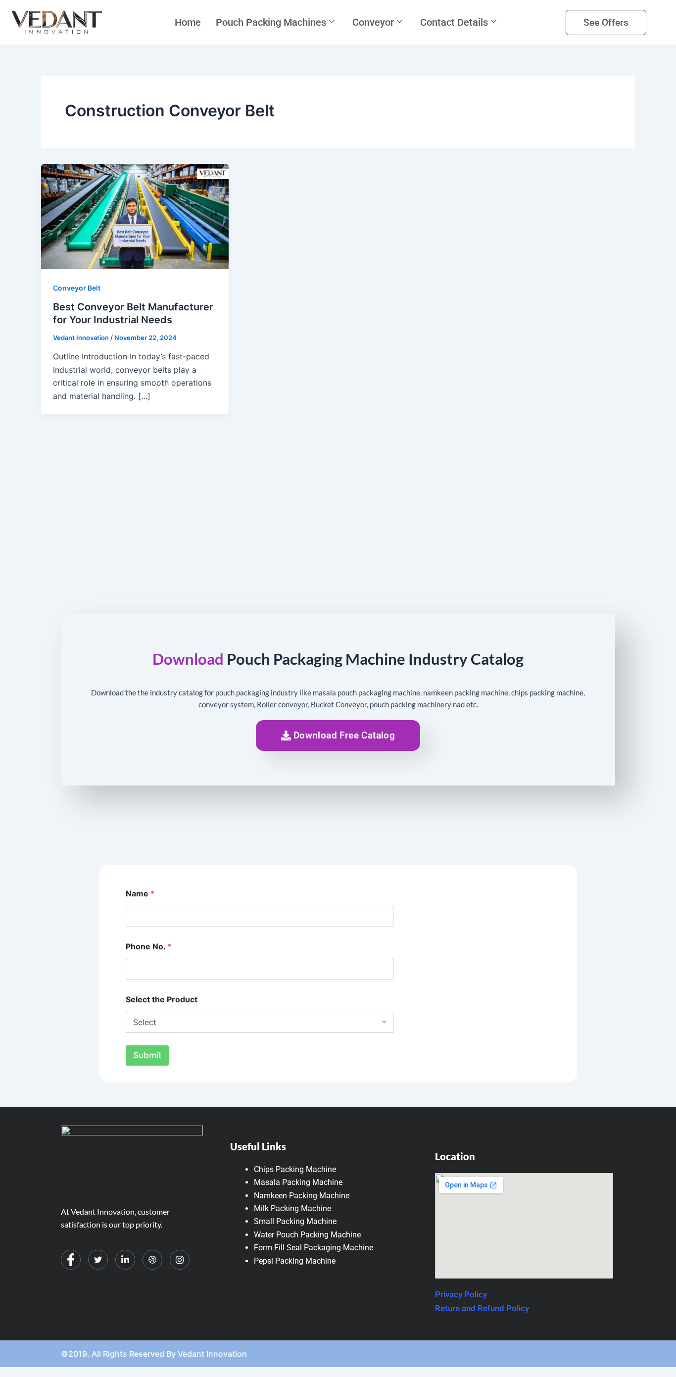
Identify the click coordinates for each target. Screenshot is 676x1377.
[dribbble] (152, 1260)
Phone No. (148, 946)
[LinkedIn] (125, 1260)
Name (140, 893)
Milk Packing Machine (292, 1208)
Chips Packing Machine (295, 1169)
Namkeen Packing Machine (301, 1195)
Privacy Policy (461, 1294)
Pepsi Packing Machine (295, 1261)
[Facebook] (71, 1260)
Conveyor (373, 22)
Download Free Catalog (344, 735)
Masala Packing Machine (298, 1182)
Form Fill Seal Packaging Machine (313, 1247)
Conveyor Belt (76, 288)
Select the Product (161, 999)
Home (188, 22)
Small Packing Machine (295, 1221)
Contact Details (454, 22)
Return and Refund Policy (482, 1308)
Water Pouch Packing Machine (307, 1234)
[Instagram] (180, 1260)
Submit (147, 1055)
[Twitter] (98, 1260)
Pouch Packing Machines (271, 22)
